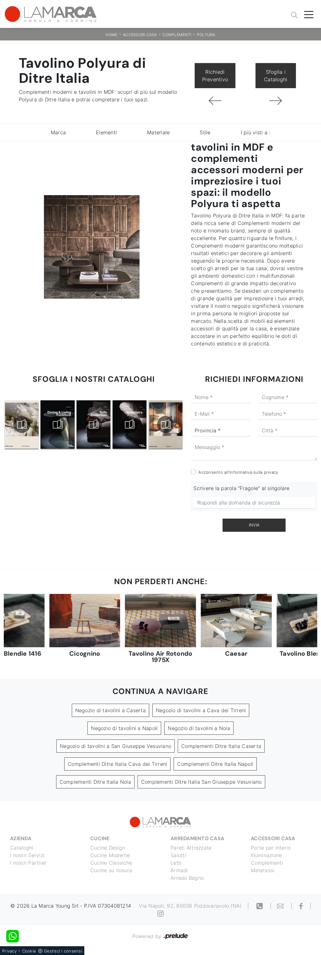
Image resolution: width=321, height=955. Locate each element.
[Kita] (214, 100)
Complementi (176, 34)
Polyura (206, 34)
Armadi (179, 870)
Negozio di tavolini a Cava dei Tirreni (201, 710)
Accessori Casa (140, 34)
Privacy (9, 950)
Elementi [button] (106, 132)
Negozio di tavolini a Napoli (124, 728)
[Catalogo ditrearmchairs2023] (94, 424)
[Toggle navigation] (308, 14)
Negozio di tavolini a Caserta (110, 710)
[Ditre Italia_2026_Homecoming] (165, 424)
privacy (271, 472)
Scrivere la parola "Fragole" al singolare (241, 488)
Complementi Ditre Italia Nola (95, 782)
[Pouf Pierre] (275, 100)
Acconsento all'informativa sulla (238, 472)
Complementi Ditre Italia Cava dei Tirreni (117, 764)
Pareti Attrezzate (191, 848)
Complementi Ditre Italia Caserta (221, 746)
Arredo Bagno (187, 878)
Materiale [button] (158, 132)
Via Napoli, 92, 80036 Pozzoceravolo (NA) (190, 906)
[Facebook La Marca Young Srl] (301, 906)
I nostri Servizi (27, 855)
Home (111, 34)
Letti (176, 863)
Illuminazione (266, 855)
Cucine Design (107, 848)
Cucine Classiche (111, 863)
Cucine (100, 838)
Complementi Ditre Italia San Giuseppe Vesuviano (201, 782)
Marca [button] (58, 132)
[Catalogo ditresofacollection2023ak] (58, 424)
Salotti (178, 855)
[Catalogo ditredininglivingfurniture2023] (21, 424)
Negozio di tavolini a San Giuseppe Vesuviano (115, 746)
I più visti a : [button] (256, 132)
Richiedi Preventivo (215, 76)
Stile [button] (205, 132)
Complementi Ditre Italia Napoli (215, 764)
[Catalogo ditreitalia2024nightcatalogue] (129, 424)
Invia (254, 524)
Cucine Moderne (110, 855)
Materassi (262, 870)
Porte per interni (271, 848)
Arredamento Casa (197, 838)
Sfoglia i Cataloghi (275, 76)
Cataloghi (21, 848)
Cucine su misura (111, 870)
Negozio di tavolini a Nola (199, 728)
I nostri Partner (28, 863)
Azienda (20, 838)
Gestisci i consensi (63, 950)
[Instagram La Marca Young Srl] (160, 913)
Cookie (29, 950)
